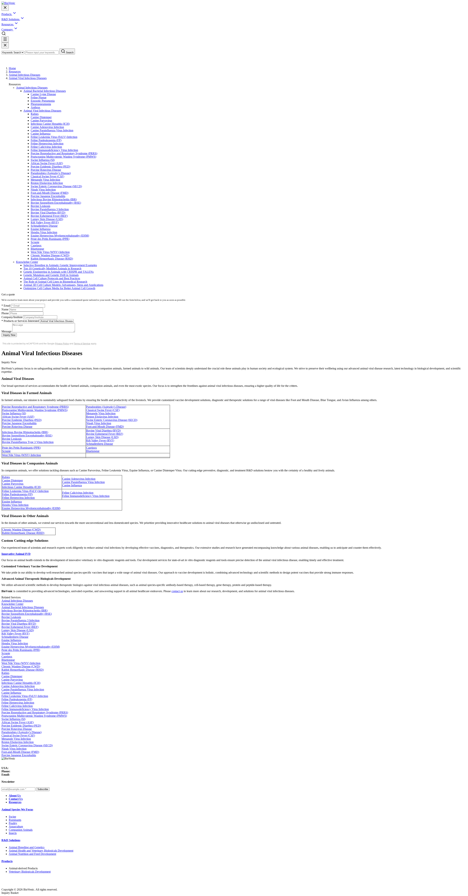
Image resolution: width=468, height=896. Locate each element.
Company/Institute (12, 317)
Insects (13, 833)
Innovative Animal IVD (16, 553)
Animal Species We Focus (17, 809)
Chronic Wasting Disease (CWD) (50, 255)
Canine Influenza (40, 133)
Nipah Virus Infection (43, 189)
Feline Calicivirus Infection (46, 146)
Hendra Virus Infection (44, 232)
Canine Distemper (41, 117)
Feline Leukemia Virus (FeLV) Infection (54, 136)
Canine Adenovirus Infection (47, 127)
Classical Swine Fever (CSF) (47, 176)
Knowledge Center (27, 261)
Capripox (36, 245)
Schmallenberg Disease (44, 225)
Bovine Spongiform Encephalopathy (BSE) (56, 202)
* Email (5, 305)
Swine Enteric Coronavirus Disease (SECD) (56, 186)
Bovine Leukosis (40, 206)
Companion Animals (21, 829)
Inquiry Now (9, 335)
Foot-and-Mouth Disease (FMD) (49, 192)
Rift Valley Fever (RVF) (45, 222)
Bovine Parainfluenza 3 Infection (50, 209)
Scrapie (35, 242)
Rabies (35, 113)
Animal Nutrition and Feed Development (32, 853)
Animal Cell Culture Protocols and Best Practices (51, 278)
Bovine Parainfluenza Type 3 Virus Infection (28, 442)
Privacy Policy (62, 343)
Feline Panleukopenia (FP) (46, 140)
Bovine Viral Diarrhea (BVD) (48, 212)
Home (12, 68)
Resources (15, 71)
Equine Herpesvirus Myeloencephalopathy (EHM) (60, 235)
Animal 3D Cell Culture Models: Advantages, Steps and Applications (63, 284)
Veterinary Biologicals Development (30, 871)
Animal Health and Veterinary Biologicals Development (41, 850)
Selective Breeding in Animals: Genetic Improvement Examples (60, 265)
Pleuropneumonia (41, 104)
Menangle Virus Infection (45, 179)
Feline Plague (38, 97)
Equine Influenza (40, 229)
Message (6, 331)
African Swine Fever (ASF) (47, 163)
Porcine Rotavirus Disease (46, 169)
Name (4, 309)
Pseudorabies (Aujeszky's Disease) (51, 173)
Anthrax (35, 107)
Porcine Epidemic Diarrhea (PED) (50, 166)
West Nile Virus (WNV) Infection (50, 252)
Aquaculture (16, 826)
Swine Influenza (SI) (43, 160)
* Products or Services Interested (20, 320)
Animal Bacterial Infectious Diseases (44, 90)
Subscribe (42, 789)
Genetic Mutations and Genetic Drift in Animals (51, 275)
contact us (177, 591)
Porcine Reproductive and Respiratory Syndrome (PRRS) (64, 153)
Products (7, 861)
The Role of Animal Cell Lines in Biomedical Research (55, 281)
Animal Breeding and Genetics (26, 847)
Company (7, 29)
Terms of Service (82, 343)
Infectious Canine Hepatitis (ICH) (50, 123)
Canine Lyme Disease (43, 94)
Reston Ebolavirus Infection (47, 183)
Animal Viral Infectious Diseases (28, 78)
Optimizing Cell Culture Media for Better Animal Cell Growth (59, 288)
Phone (5, 313)
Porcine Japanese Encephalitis (48, 196)
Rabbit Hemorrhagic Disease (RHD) (52, 258)
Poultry (13, 823)
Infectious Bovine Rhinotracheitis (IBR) (54, 199)
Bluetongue (37, 248)
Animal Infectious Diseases (24, 74)
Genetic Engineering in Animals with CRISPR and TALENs (58, 271)
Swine (12, 816)
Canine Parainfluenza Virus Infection (52, 130)
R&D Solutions (10, 840)
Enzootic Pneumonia (43, 100)
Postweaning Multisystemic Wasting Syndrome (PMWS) (63, 156)
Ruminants (15, 819)
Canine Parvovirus (41, 120)
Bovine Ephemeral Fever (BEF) (49, 215)
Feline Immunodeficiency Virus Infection (54, 150)
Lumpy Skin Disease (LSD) (47, 219)
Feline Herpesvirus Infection (47, 143)
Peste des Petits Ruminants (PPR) (50, 238)
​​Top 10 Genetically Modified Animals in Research (52, 268)
